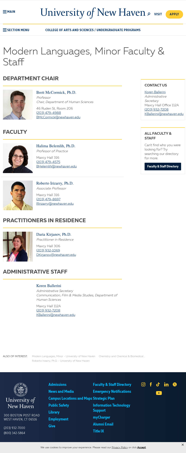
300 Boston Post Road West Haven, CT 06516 (22, 417)
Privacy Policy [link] (120, 447)
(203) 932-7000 (14, 428)
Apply (174, 14)
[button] (9, 11)
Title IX (98, 431)
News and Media (61, 392)
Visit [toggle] (158, 14)
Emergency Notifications (112, 392)
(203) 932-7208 (48, 310)
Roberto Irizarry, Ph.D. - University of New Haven (61, 361)
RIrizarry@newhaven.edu (55, 203)
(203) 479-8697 (48, 199)
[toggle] (149, 14)
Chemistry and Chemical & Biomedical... (122, 356)
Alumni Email (103, 424)
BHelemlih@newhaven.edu (56, 166)
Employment (58, 419)
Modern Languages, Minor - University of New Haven (63, 356)
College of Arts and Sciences (69, 30)
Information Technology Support (111, 408)
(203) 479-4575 (48, 162)
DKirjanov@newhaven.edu (56, 255)
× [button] (182, 445)
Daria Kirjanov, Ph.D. (53, 234)
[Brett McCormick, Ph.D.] (18, 105)
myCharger (101, 418)
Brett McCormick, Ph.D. (56, 92)
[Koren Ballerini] (18, 300)
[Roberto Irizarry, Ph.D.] (18, 195)
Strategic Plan (104, 399)
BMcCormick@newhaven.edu (58, 117)
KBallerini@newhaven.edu (55, 315)
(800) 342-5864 (14, 433)
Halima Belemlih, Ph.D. (55, 145)
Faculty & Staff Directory (163, 166)
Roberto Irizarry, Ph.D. (55, 183)
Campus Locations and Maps (70, 399)
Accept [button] (141, 447)
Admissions (57, 385)
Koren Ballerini (48, 285)
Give (51, 426)
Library (54, 412)
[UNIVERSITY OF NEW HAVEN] (26, 395)
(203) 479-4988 (48, 113)
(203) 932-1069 (48, 250)
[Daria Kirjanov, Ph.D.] (18, 247)
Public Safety (58, 405)
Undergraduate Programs (119, 30)
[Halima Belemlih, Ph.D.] (18, 158)
